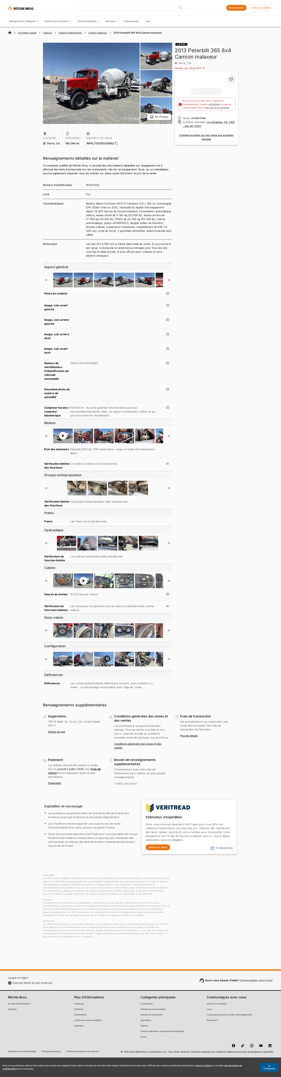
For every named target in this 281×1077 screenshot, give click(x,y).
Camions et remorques (151, 1014)
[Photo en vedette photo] (167, 293)
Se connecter (236, 7)
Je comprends (269, 1067)
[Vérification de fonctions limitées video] (167, 606)
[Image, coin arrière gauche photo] (167, 320)
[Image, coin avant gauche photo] (167, 305)
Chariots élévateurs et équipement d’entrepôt (162, 1031)
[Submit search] (181, 8)
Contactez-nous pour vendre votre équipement (229, 1014)
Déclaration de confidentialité (22, 1052)
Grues (143, 1037)
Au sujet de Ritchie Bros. (19, 1003)
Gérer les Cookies (203, 1065)
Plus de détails (189, 736)
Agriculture (145, 1020)
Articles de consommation (153, 1009)
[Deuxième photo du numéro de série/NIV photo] (167, 389)
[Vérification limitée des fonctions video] (167, 463)
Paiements (54, 783)
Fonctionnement (87, 21)
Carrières (12, 1009)
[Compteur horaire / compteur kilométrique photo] (167, 407)
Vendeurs (78, 1009)
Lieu (148, 21)
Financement (131, 21)
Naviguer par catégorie (22, 21)
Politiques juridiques (51, 1052)
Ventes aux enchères (57, 21)
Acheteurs (79, 1003)
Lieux (209, 1009)
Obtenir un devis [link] (157, 847)
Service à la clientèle (217, 1003)
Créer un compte (261, 7)
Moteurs (144, 1026)
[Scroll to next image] (169, 280)
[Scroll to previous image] (46, 280)
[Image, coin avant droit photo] (167, 348)
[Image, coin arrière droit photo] (167, 334)
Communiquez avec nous (256, 980)
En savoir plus (224, 848)
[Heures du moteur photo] (167, 594)
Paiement (78, 1026)
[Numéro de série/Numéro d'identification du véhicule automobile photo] (167, 363)
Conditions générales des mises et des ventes (137, 746)
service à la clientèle (217, 107)
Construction (146, 1003)
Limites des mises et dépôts (88, 1020)
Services (110, 21)
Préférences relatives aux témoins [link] (82, 1051)
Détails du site (56, 732)
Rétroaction (212, 1020)
